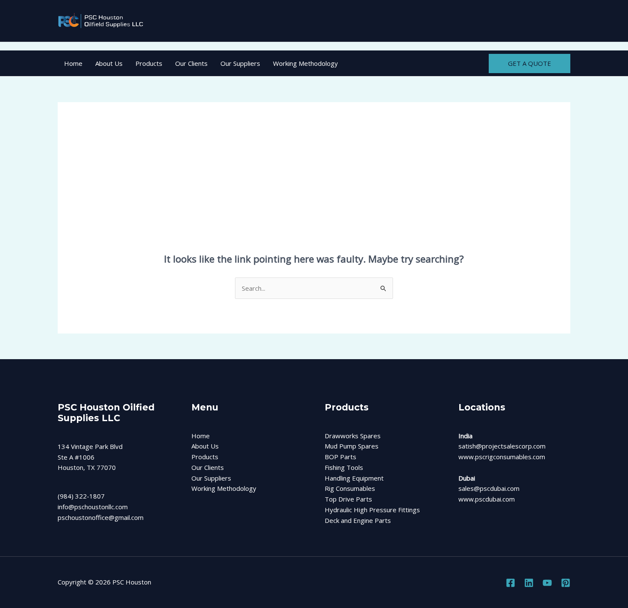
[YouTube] (547, 582)
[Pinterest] (565, 582)
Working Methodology (305, 63)
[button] (529, 63)
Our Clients (191, 63)
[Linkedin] (529, 582)
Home (73, 63)
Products (148, 63)
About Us (109, 63)
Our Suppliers (240, 63)
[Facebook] (510, 582)
